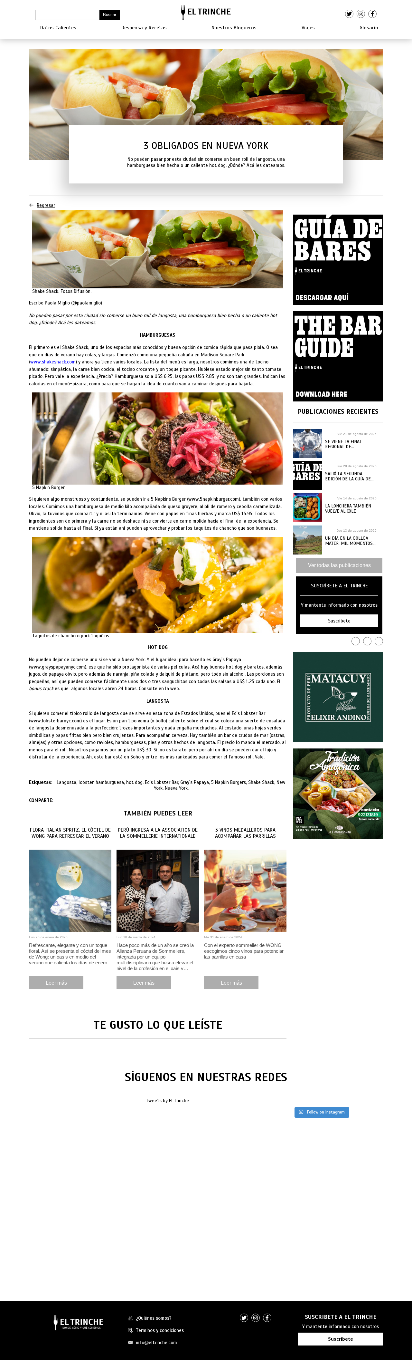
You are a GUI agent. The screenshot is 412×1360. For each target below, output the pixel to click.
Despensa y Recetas (144, 27)
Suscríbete (340, 1339)
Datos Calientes (58, 27)
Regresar (46, 205)
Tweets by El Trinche (167, 1101)
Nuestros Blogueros (234, 27)
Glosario (369, 27)
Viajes (308, 27)
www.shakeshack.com (53, 362)
